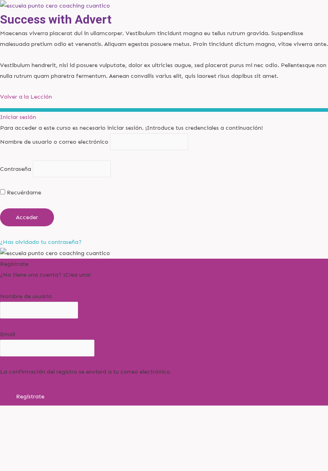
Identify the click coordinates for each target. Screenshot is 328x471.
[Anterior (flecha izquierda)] (16, 437)
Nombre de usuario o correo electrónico (54, 141)
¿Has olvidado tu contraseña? (41, 241)
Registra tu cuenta (25, 285)
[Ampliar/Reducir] (16, 423)
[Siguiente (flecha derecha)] (50, 437)
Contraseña (15, 168)
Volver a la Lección (26, 96)
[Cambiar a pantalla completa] (50, 423)
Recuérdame (23, 192)
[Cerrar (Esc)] (117, 423)
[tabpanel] (164, 54)
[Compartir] (83, 423)
